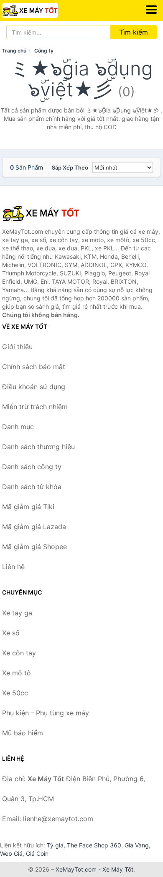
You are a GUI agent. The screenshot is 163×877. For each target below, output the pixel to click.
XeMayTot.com (76, 869)
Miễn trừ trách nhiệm (35, 406)
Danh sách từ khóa (31, 486)
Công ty (43, 50)
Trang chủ (14, 50)
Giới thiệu (17, 346)
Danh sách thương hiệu (38, 446)
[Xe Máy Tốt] (44, 212)
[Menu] (151, 9)
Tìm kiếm (133, 32)
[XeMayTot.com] (41, 10)
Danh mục (18, 426)
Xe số (11, 633)
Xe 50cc (15, 693)
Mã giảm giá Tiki (28, 506)
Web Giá (11, 853)
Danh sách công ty (31, 466)
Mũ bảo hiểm (22, 733)
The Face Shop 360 (94, 845)
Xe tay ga (17, 613)
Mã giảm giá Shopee (34, 546)
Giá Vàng (137, 845)
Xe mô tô (16, 673)
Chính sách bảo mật (33, 366)
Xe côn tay (19, 653)
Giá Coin (37, 853)
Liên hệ (13, 566)
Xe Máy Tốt (117, 869)
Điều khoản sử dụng (33, 386)
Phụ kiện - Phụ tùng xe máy (45, 713)
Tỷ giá (55, 845)
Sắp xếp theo (70, 167)
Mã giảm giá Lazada (34, 526)
